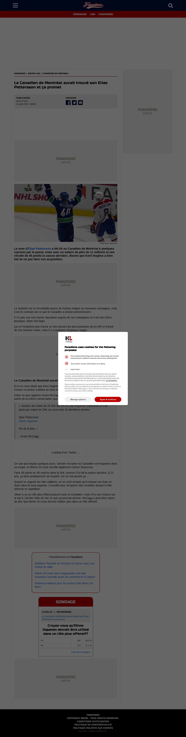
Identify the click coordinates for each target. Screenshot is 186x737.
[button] (93, 369)
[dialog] (93, 368)
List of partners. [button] (111, 380)
